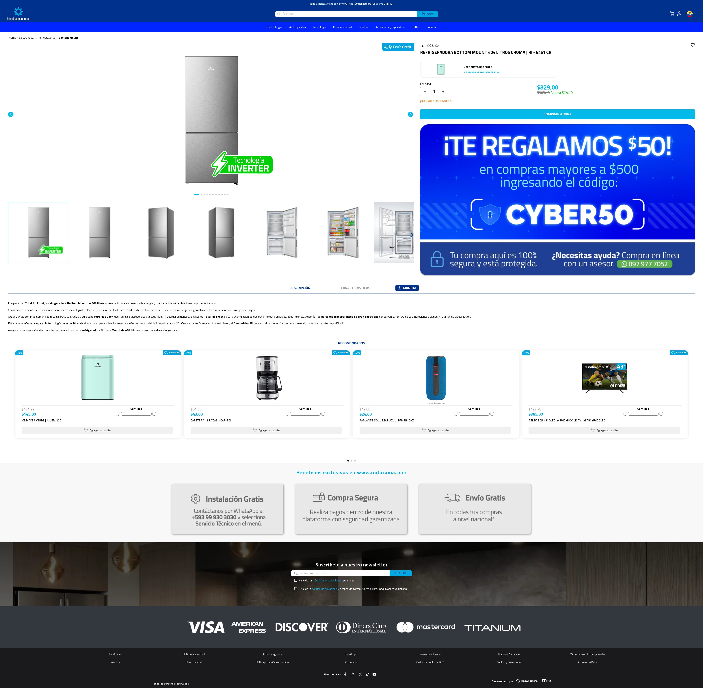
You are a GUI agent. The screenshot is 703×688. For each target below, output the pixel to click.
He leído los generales (326, 580)
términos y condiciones (327, 580)
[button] (348, 461)
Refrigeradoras (46, 38)
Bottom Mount (68, 38)
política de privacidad (324, 589)
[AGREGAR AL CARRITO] (97, 430)
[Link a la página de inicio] (12, 38)
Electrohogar (26, 38)
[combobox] (356, 14)
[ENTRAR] (678, 13)
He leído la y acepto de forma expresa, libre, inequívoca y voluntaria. (352, 588)
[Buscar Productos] (427, 14)
